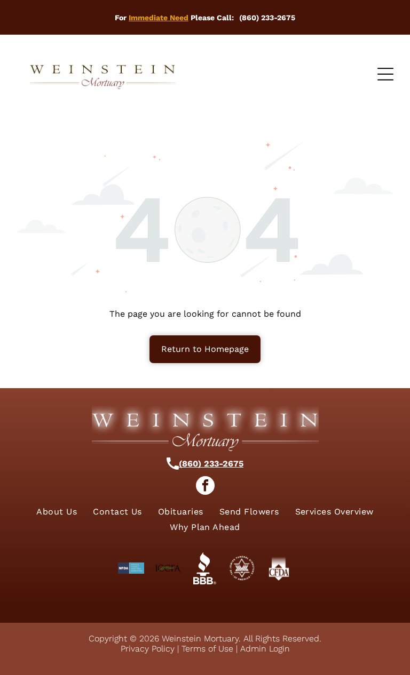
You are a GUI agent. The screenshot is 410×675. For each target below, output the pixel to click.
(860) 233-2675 (211, 464)
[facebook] (205, 486)
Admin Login (265, 649)
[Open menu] (385, 74)
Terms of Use (207, 649)
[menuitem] (56, 511)
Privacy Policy (148, 649)
